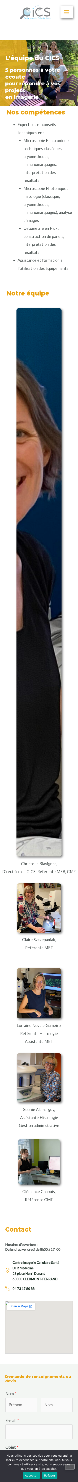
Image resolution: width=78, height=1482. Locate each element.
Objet (11, 1447)
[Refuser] (70, 1467)
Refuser (49, 1475)
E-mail (12, 1420)
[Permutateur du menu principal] (66, 12)
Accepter (31, 1475)
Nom (10, 1393)
